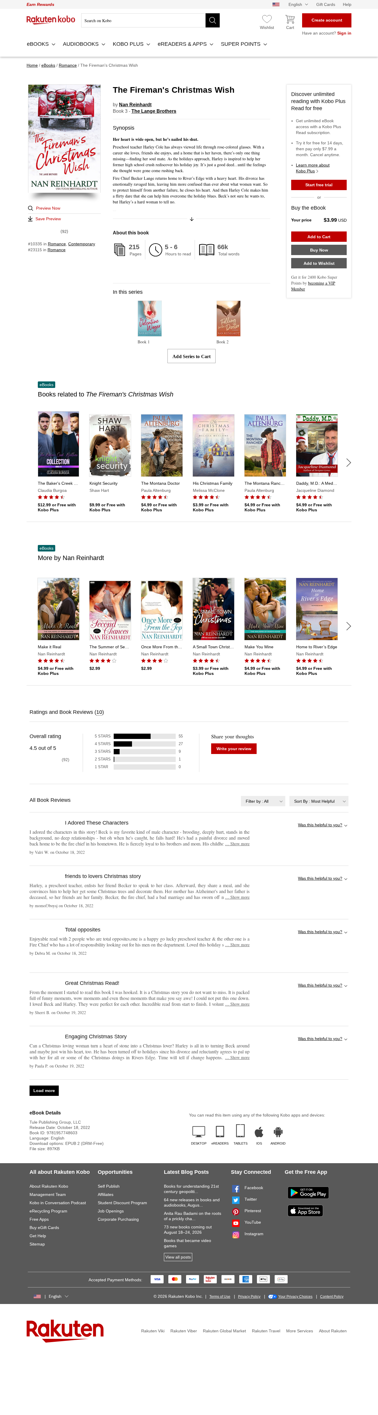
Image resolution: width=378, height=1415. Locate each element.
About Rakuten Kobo (49, 1186)
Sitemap (37, 1244)
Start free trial (319, 184)
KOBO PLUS (129, 44)
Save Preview (48, 218)
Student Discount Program (122, 1202)
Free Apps (39, 1219)
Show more (237, 843)
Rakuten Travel (266, 1330)
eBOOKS (38, 44)
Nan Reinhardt (135, 104)
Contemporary (81, 243)
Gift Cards (325, 4)
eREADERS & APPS (183, 44)
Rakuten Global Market (224, 1330)
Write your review (233, 748)
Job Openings (111, 1211)
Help (347, 4)
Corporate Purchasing (118, 1219)
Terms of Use (219, 1297)
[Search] (213, 20)
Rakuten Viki (152, 1330)
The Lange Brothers (153, 111)
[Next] (348, 462)
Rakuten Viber (183, 1330)
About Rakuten (333, 1330)
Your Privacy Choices (295, 1297)
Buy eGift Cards (44, 1227)
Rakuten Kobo (51, 20)
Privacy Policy (249, 1297)
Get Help (38, 1235)
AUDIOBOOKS (81, 44)
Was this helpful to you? (320, 824)
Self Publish (109, 1186)
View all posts (178, 1257)
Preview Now (48, 208)
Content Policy (331, 1297)
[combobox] (263, 801)
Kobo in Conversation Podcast (58, 1202)
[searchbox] (150, 20)
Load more (44, 1090)
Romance (57, 243)
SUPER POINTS (241, 44)
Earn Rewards (40, 4)
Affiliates (105, 1194)
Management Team (48, 1194)
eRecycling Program (48, 1211)
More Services (299, 1330)
